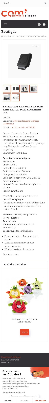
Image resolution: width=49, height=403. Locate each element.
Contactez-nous (10, 254)
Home (3, 36)
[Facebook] (39, 24)
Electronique (20, 36)
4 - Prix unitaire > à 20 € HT (23, 127)
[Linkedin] (44, 24)
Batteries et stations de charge (37, 36)
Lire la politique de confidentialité (14, 392)
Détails (25, 332)
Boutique (11, 36)
